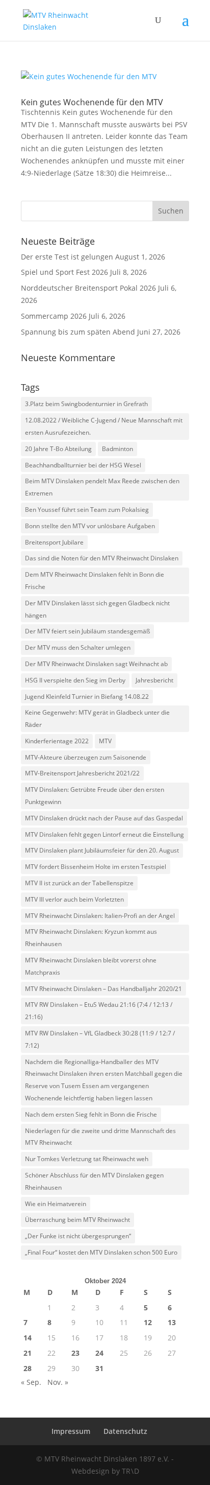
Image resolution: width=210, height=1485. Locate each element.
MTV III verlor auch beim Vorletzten (74, 899)
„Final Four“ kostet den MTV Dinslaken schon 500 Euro (101, 1252)
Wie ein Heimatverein (55, 1203)
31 (99, 1368)
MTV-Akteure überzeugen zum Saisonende (85, 757)
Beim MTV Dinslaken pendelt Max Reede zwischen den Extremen (102, 487)
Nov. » (57, 1382)
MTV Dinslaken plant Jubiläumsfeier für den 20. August (102, 850)
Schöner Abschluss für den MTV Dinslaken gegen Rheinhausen (94, 1181)
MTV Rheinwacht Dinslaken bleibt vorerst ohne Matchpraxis (90, 966)
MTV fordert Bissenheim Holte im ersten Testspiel (95, 866)
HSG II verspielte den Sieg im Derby (75, 680)
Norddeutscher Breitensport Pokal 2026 (88, 288)
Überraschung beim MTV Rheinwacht (77, 1219)
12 (148, 1322)
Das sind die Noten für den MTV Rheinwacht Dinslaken (101, 558)
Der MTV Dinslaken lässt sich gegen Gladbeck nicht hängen (97, 609)
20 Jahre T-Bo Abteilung (58, 448)
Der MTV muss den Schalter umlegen (77, 647)
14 (27, 1337)
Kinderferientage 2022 (57, 741)
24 (99, 1353)
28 (27, 1368)
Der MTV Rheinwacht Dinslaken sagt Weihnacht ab (96, 663)
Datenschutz (125, 1431)
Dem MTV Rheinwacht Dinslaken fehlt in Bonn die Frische (94, 580)
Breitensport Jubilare (54, 542)
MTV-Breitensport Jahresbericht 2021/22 (82, 773)
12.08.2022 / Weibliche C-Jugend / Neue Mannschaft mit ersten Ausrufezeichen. (103, 426)
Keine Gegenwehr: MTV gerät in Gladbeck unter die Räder (97, 718)
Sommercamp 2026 (54, 316)
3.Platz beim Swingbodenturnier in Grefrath (86, 403)
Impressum (70, 1431)
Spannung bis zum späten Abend (78, 332)
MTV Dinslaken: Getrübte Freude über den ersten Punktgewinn (94, 795)
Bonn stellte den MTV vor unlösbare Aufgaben (90, 526)
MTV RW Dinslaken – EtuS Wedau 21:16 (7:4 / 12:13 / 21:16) (98, 1010)
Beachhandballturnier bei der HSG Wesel (83, 465)
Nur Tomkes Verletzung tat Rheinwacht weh (86, 1158)
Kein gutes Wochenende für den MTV (92, 102)
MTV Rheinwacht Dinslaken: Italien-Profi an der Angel (100, 915)
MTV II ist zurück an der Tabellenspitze (79, 883)
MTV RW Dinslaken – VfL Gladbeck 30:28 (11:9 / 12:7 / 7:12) (100, 1039)
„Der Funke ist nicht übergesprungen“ (78, 1236)
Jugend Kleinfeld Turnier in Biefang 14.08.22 (87, 696)
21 (27, 1353)
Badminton (117, 448)
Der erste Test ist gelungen (67, 257)
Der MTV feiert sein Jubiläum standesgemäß (87, 631)
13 (172, 1322)
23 (75, 1353)
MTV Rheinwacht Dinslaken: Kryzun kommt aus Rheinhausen (91, 937)
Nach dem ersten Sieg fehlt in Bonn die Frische (91, 1114)
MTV (105, 741)
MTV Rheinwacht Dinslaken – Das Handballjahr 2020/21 (103, 988)
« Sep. (31, 1382)
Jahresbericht (154, 680)
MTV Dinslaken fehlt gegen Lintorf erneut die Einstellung (104, 834)
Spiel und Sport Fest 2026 (64, 272)
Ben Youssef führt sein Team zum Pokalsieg (87, 509)
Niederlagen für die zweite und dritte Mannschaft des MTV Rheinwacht (100, 1136)
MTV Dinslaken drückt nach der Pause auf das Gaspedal (104, 818)
